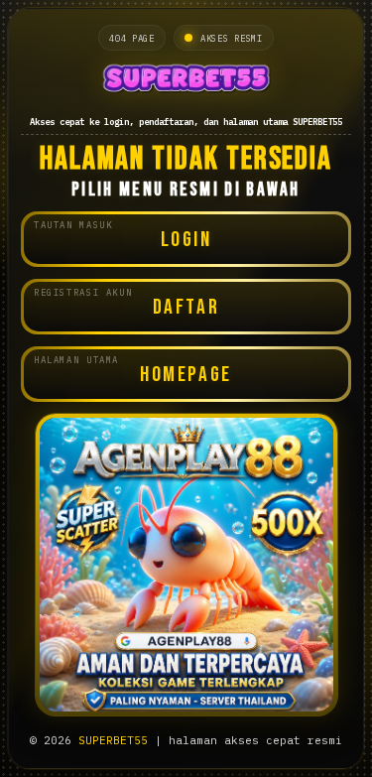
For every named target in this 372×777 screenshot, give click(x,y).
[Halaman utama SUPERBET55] (186, 81)
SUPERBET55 (113, 740)
